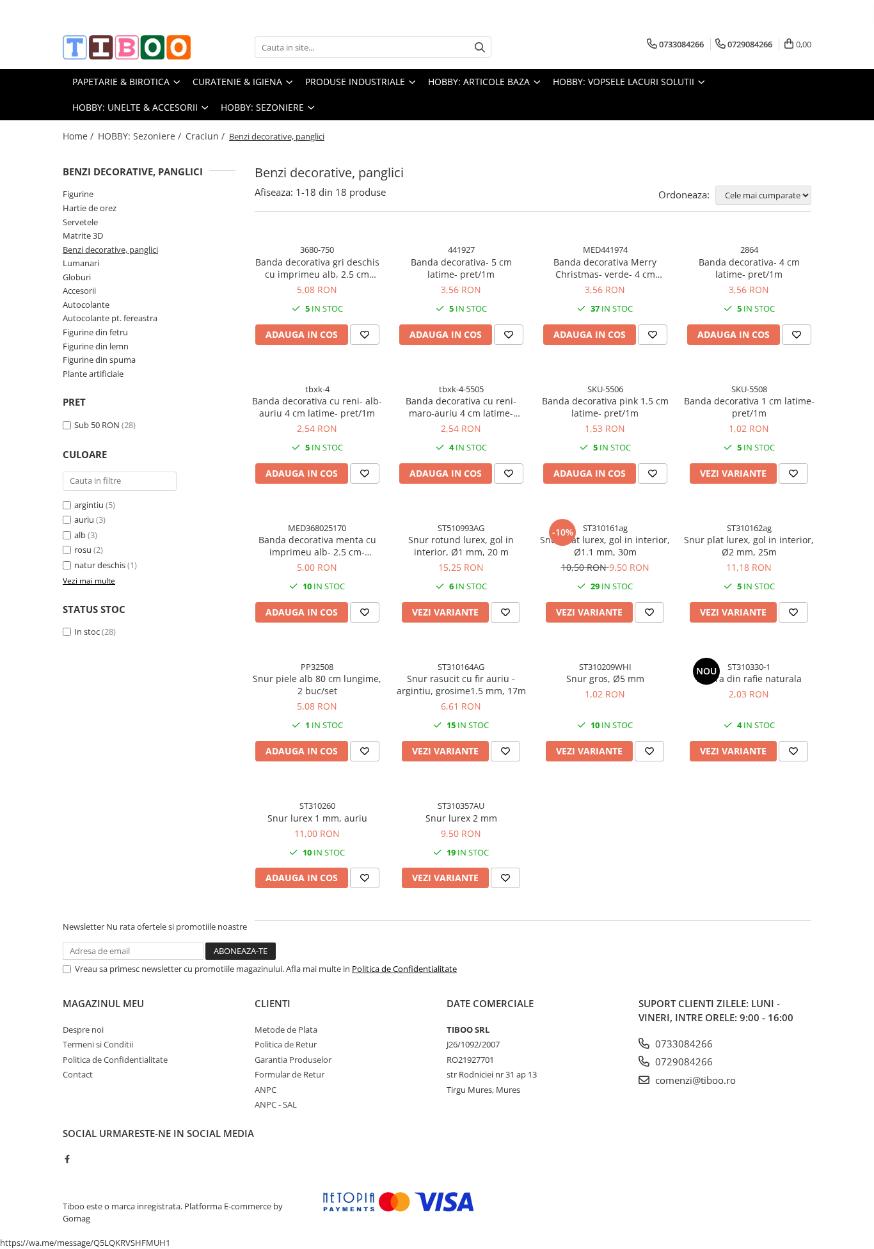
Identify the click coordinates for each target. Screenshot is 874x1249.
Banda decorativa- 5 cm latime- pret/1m (461, 268)
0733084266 (683, 1043)
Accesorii (79, 290)
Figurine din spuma (99, 359)
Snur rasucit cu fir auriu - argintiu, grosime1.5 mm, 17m (461, 684)
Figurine (78, 194)
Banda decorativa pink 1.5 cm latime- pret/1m (605, 407)
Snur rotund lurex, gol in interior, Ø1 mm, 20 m (461, 546)
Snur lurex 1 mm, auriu (317, 818)
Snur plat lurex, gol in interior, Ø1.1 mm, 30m (605, 546)
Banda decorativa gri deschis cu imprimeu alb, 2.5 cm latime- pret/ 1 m (317, 268)
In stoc (87, 631)
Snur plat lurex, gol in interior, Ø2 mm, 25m (749, 546)
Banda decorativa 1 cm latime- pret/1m (749, 407)
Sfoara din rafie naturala (749, 678)
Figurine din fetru (95, 332)
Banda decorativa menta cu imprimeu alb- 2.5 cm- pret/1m (317, 546)
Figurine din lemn (96, 346)
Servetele (80, 222)
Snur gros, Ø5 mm (605, 678)
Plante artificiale (93, 373)
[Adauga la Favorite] (364, 334)
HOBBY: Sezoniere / (141, 136)
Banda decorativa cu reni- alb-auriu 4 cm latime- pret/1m (317, 407)
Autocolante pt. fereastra (110, 318)
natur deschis (99, 565)
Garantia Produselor (293, 1059)
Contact (78, 1074)
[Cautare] (479, 47)
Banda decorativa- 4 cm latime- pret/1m (749, 268)
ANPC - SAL (276, 1104)
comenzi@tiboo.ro (694, 1080)
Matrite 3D (83, 235)
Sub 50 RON (97, 425)
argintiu (89, 505)
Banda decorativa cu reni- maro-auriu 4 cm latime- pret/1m (461, 407)
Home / (79, 136)
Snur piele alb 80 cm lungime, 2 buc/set (317, 684)
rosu (82, 549)
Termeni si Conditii (98, 1044)
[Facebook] (67, 1159)
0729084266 (683, 1061)
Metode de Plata (286, 1029)
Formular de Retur (289, 1074)
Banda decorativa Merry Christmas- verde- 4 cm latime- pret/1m (604, 268)
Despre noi (83, 1029)
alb (80, 535)
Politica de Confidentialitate (404, 969)
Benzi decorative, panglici (110, 249)
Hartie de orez (89, 208)
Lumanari (81, 263)
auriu (84, 519)
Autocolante (86, 304)
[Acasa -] (127, 47)
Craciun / (206, 136)
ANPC (265, 1089)
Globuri (77, 277)
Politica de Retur (286, 1044)
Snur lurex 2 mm (461, 818)
